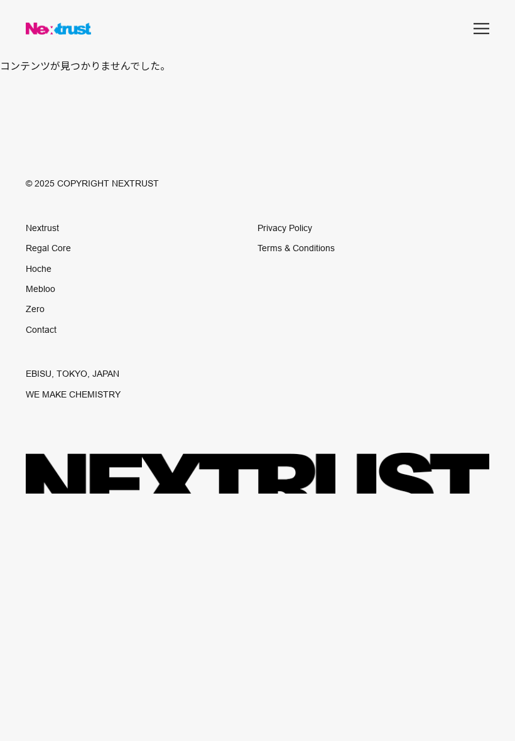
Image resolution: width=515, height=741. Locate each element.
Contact (41, 330)
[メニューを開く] (481, 28)
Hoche (39, 269)
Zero (35, 309)
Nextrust (42, 228)
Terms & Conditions (296, 248)
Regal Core (48, 248)
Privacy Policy (285, 228)
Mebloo (40, 289)
